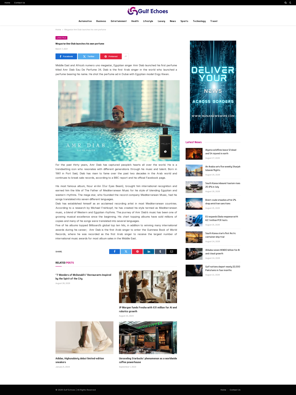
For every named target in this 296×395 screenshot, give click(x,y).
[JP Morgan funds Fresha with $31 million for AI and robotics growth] (148, 287)
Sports (184, 21)
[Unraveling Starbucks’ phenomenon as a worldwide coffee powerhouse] (148, 337)
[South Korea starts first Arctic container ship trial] (194, 237)
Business (101, 21)
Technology (199, 21)
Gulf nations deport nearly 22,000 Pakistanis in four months (222, 268)
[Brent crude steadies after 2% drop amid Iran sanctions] (194, 204)
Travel (213, 21)
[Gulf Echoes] (148, 11)
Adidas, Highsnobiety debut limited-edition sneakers (80, 360)
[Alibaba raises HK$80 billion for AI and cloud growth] (194, 254)
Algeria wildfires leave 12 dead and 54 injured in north (220, 151)
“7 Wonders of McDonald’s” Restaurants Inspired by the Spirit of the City (83, 277)
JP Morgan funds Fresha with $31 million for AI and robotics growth (148, 309)
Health (135, 21)
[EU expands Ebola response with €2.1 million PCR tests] (194, 220)
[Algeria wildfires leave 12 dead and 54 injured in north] (194, 154)
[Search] (285, 2)
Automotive (85, 21)
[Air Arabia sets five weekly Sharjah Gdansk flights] (194, 170)
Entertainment (119, 21)
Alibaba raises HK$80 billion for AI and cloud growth (222, 251)
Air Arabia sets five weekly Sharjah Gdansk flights (222, 168)
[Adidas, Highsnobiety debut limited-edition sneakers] (84, 337)
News (173, 21)
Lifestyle (148, 21)
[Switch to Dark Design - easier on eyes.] (290, 3)
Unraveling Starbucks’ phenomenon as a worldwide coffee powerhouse (148, 360)
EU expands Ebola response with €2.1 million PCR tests (221, 218)
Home (7, 2)
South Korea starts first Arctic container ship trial (220, 235)
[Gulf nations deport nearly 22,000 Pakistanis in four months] (194, 270)
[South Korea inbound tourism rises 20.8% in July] (194, 187)
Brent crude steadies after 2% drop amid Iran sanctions (220, 201)
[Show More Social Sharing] (126, 56)
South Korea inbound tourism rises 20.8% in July (222, 185)
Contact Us (19, 2)
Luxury (161, 21)
